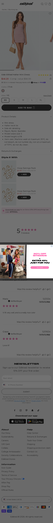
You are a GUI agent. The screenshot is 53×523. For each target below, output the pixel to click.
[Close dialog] (52, 246)
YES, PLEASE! (40, 267)
